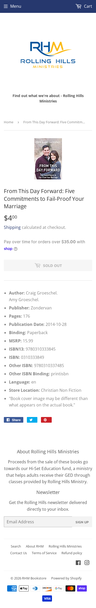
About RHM (35, 546)
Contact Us (18, 553)
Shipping (12, 227)
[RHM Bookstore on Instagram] (87, 563)
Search (16, 546)
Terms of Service (44, 553)
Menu (15, 6)
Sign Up (82, 522)
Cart (87, 6)
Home (8, 122)
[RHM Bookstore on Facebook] (78, 563)
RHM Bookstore (34, 578)
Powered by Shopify (66, 578)
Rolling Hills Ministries (65, 546)
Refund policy (71, 553)
